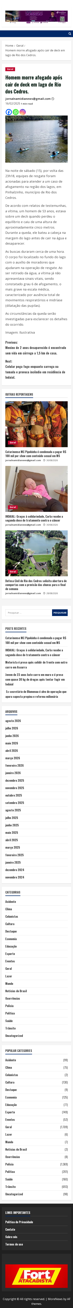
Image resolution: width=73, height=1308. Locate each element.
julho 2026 (11, 728)
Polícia (9, 1006)
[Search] (70, 33)
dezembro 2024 (14, 870)
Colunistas (11, 916)
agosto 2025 (13, 810)
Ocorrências (12, 998)
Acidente (10, 901)
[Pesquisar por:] (28, 612)
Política (10, 1013)
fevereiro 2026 (14, 765)
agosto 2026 (13, 721)
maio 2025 (11, 832)
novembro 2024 (14, 877)
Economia (11, 939)
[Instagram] (22, 112)
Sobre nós (11, 1237)
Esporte (10, 954)
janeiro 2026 (13, 773)
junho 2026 (12, 736)
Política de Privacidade (19, 1222)
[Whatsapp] (16, 112)
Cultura (9, 924)
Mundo (9, 983)
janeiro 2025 (13, 862)
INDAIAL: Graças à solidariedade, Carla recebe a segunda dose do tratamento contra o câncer (34, 518)
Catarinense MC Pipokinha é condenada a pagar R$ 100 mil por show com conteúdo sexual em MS (35, 454)
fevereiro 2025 (14, 855)
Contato (10, 1229)
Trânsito (10, 1028)
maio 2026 (11, 743)
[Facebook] (9, 112)
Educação (11, 946)
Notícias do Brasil (16, 991)
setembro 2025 (14, 803)
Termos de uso (14, 1244)
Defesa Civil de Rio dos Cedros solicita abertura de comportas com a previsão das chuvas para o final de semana (36, 585)
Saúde (9, 1021)
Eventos (10, 961)
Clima (8, 909)
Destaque (11, 931)
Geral (10, 69)
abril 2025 (11, 840)
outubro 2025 (13, 795)
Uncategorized (14, 1036)
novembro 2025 (14, 788)
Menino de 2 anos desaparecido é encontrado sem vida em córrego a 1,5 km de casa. (35, 347)
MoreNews (55, 1299)
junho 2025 (12, 825)
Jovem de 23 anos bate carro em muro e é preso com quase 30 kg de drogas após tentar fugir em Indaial (35, 679)
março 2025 (12, 847)
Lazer (8, 976)
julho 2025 (11, 818)
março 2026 (12, 758)
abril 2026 (11, 750)
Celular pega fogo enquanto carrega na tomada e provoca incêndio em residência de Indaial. (35, 369)
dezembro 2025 (14, 780)
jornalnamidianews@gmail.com (28, 99)
